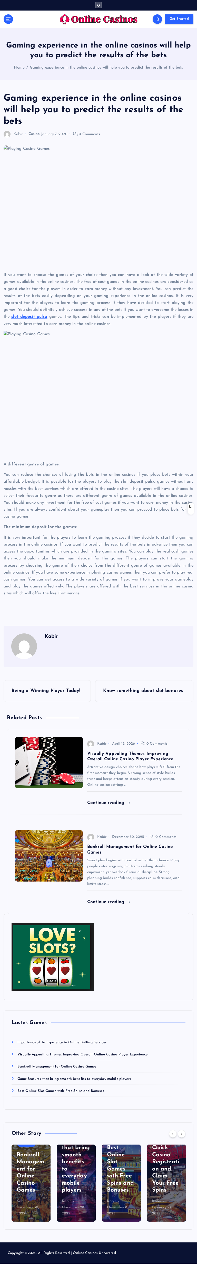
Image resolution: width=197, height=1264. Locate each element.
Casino (34, 134)
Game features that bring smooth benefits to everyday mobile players (74, 1079)
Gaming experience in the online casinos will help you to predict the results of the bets (106, 68)
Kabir (18, 134)
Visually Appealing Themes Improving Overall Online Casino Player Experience (82, 1054)
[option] (31, 1183)
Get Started (179, 19)
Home (19, 68)
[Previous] (173, 1134)
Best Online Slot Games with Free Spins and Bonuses (60, 1091)
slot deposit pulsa (29, 317)
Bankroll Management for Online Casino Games (56, 1066)
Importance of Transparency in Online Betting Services (62, 1042)
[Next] (181, 1134)
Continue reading (106, 803)
